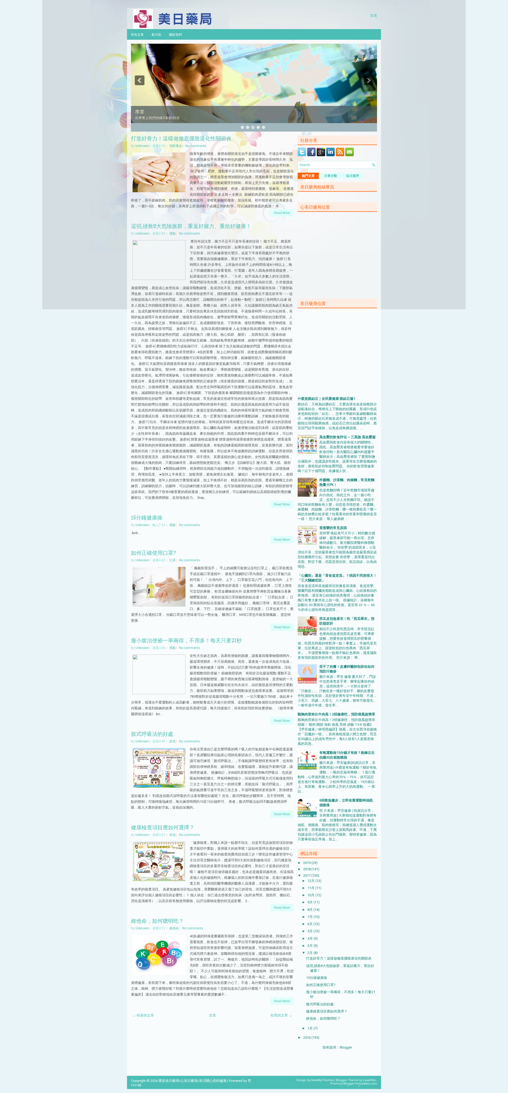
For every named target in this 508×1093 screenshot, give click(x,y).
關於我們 (175, 34)
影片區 (156, 34)
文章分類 (330, 176)
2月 (310, 953)
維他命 (174, 928)
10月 (311, 895)
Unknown (142, 146)
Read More (282, 213)
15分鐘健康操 (146, 517)
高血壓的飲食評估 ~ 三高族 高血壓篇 (347, 437)
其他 (172, 741)
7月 (310, 917)
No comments (195, 146)
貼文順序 (352, 176)
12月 (311, 881)
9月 (310, 902)
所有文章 (137, 34)
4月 (310, 938)
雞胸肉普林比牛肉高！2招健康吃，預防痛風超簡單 (336, 714)
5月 (310, 931)
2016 (307, 1038)
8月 (310, 910)
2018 (307, 869)
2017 (307, 875)
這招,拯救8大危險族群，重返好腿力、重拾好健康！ (191, 226)
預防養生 (175, 146)
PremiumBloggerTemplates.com (353, 1083)
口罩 (172, 560)
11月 (311, 888)
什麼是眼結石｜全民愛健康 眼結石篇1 (326, 399)
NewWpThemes (322, 1080)
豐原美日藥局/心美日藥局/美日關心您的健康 (192, 1081)
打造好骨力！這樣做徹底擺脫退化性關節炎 (181, 138)
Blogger (346, 1047)
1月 (310, 1028)
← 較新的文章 (143, 1015)
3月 (310, 946)
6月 (310, 924)
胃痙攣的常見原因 (333, 528)
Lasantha (369, 1080)
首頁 (373, 15)
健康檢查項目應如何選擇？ (162, 827)
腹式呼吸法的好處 (152, 733)
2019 (307, 863)
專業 (139, 112)
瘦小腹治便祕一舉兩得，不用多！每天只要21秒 (186, 640)
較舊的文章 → (281, 1015)
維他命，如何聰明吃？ (157, 920)
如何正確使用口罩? (153, 552)
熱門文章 (308, 176)
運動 (172, 233)
